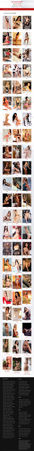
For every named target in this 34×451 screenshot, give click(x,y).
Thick (22, 417)
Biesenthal (7, 384)
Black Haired (29, 419)
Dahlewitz (11, 387)
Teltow (14, 421)
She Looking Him (24, 391)
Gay (24, 405)
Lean (23, 416)
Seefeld (7, 419)
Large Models (25, 419)
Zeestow (4, 430)
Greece (4, 434)
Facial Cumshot (23, 431)
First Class (26, 388)
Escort (20, 393)
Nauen (11, 405)
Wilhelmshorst (11, 427)
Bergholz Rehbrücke (25, 443)
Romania (9, 437)
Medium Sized (21, 419)
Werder (8, 425)
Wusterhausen (9, 399)
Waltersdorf (4, 424)
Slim (27, 416)
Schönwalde (26, 442)
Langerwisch (9, 400)
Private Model (27, 399)
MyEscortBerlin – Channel (17, 6)
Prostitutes (24, 401)
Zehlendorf (7, 430)
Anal (19, 428)
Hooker (30, 402)
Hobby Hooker (21, 402)
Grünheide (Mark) (21, 444)
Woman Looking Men (28, 390)
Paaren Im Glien (5, 409)
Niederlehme (13, 406)
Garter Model (21, 423)
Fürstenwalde (20, 443)
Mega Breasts (21, 416)
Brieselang (4, 387)
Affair (26, 381)
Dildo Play (22, 428)
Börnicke (23, 440)
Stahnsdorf (12, 419)
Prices (11, 9)
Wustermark (12, 428)
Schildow (8, 415)
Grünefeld (29, 443)
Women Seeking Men (22, 390)
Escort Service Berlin (22, 388)
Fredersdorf (4, 393)
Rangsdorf (12, 412)
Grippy (29, 416)
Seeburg (4, 419)
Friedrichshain (9, 393)
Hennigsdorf (4, 396)
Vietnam (9, 431)
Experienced (24, 423)
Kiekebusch (8, 397)
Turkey (12, 437)
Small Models (25, 417)
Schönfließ (20, 442)
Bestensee (4, 384)
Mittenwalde (8, 405)
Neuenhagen (9, 406)
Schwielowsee (9, 418)
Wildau (7, 427)
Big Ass (28, 423)
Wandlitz (8, 424)
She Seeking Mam (27, 387)
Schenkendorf (5, 415)
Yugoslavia (8, 434)
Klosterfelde (4, 399)
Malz (7, 403)
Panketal (9, 409)
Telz (3, 422)
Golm (10, 394)
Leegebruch (4, 402)
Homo (19, 405)
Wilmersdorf (4, 428)
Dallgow (11, 388)
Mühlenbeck (28, 444)
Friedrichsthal (13, 393)
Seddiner (12, 418)
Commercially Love (26, 384)
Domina (29, 428)
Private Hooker (21, 401)
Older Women (25, 413)
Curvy (19, 422)
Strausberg (10, 421)
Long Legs (26, 422)
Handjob (27, 431)
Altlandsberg (8, 381)
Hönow (26, 440)
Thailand (6, 431)
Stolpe (4, 421)
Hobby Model (28, 401)
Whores (27, 402)
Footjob (20, 431)
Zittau (12, 394)
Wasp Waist (22, 422)
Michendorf (4, 405)
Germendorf (4, 394)
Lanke (12, 400)
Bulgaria (9, 433)
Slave (22, 434)
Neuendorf (11, 396)
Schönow (23, 442)
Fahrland (7, 391)
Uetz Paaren (11, 422)
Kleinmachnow (13, 397)
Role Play (20, 434)
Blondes (26, 420)
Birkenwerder (11, 384)
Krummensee (5, 400)
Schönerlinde (27, 441)
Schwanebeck (5, 418)
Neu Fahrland (5, 406)
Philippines (4, 433)
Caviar (29, 431)
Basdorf (12, 381)
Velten (14, 422)
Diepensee (4, 390)
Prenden (7, 412)
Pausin (11, 409)
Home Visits (27, 393)
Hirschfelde (8, 396)
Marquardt (10, 403)
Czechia (4, 437)
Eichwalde (9, 390)
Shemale (26, 405)
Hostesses (24, 402)
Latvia (13, 434)
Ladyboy (22, 405)
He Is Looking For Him (25, 394)
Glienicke (8, 394)
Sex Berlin (23, 387)
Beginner (28, 420)
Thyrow (5, 422)
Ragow (9, 412)
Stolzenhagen (7, 421)
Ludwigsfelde (5, 403)
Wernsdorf (4, 427)
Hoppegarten (5, 397)
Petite (25, 416)
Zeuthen (13, 430)
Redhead (23, 420)
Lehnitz (8, 402)
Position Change (26, 434)
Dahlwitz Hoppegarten (6, 388)
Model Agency (23, 393)
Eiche (7, 390)
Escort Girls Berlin (6, 9)
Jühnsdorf (25, 444)
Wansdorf (10, 424)
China (11, 431)
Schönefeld (28, 440)
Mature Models (21, 413)
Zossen (4, 431)
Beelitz (14, 381)
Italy (5, 434)
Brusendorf (7, 387)
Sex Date (20, 387)
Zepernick (10, 430)
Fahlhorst (4, 391)
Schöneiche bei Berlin (22, 441)
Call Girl (23, 399)
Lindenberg (10, 402)
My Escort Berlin (17, 2)
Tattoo (28, 422)
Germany (12, 433)
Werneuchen (12, 425)
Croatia (11, 434)
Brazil (7, 433)
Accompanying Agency (22, 381)
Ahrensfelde (4, 381)
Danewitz (13, 388)
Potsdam (4, 412)
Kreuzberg (12, 399)
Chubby (20, 417)
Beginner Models (21, 384)
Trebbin (8, 422)
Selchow (9, 419)
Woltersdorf (8, 428)
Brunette (20, 420)
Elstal (12, 390)
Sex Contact (20, 394)
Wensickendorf (5, 425)
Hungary (6, 437)
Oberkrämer (20, 440)
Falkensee (10, 391)
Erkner (14, 390)
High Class (28, 391)
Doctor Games (26, 428)
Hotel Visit (20, 391)
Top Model (20, 399)
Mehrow (13, 403)
